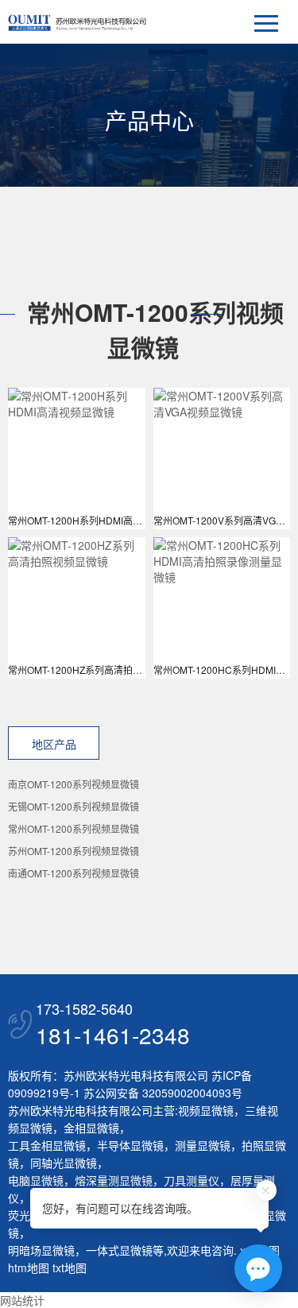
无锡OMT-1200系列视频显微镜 (73, 806)
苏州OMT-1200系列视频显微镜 (73, 850)
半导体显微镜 (130, 1145)
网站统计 (22, 1300)
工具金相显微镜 (47, 1145)
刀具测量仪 (191, 1180)
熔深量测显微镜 (114, 1180)
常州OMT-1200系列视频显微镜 (73, 828)
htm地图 (28, 1267)
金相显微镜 (91, 1128)
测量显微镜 (202, 1145)
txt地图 (69, 1267)
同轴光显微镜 (63, 1163)
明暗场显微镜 (41, 1250)
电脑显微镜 (36, 1180)
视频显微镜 (206, 1110)
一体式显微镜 (119, 1250)
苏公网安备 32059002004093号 (161, 1093)
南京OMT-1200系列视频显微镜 (73, 784)
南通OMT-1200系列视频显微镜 (73, 873)
